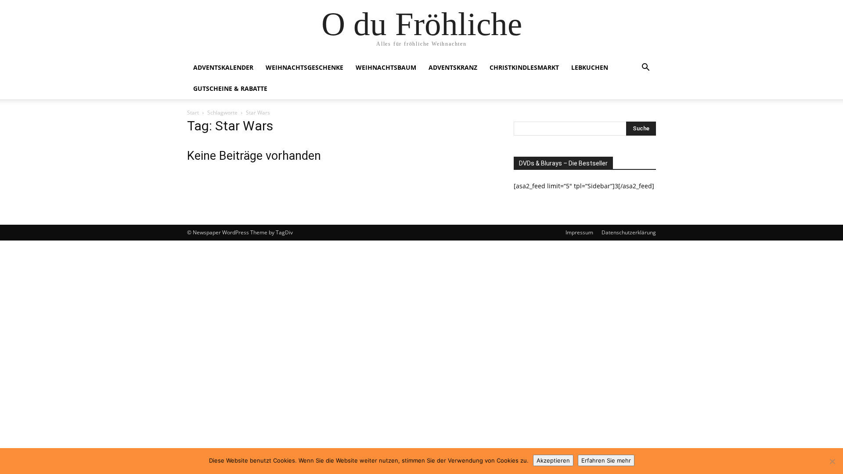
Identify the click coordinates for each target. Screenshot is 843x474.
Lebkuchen (589, 67)
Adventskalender (223, 67)
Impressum (579, 232)
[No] (832, 461)
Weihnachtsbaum (386, 67)
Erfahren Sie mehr (606, 460)
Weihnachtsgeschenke (304, 67)
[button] (645, 68)
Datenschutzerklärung (629, 232)
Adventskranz (453, 67)
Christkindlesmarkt (524, 67)
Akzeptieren (553, 460)
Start (193, 112)
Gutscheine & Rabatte (230, 88)
